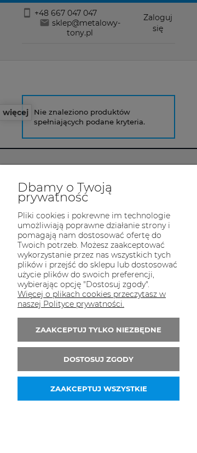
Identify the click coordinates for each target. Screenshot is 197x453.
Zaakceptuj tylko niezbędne (98, 329)
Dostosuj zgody (98, 359)
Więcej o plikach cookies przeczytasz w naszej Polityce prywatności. (92, 299)
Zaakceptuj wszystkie (98, 388)
